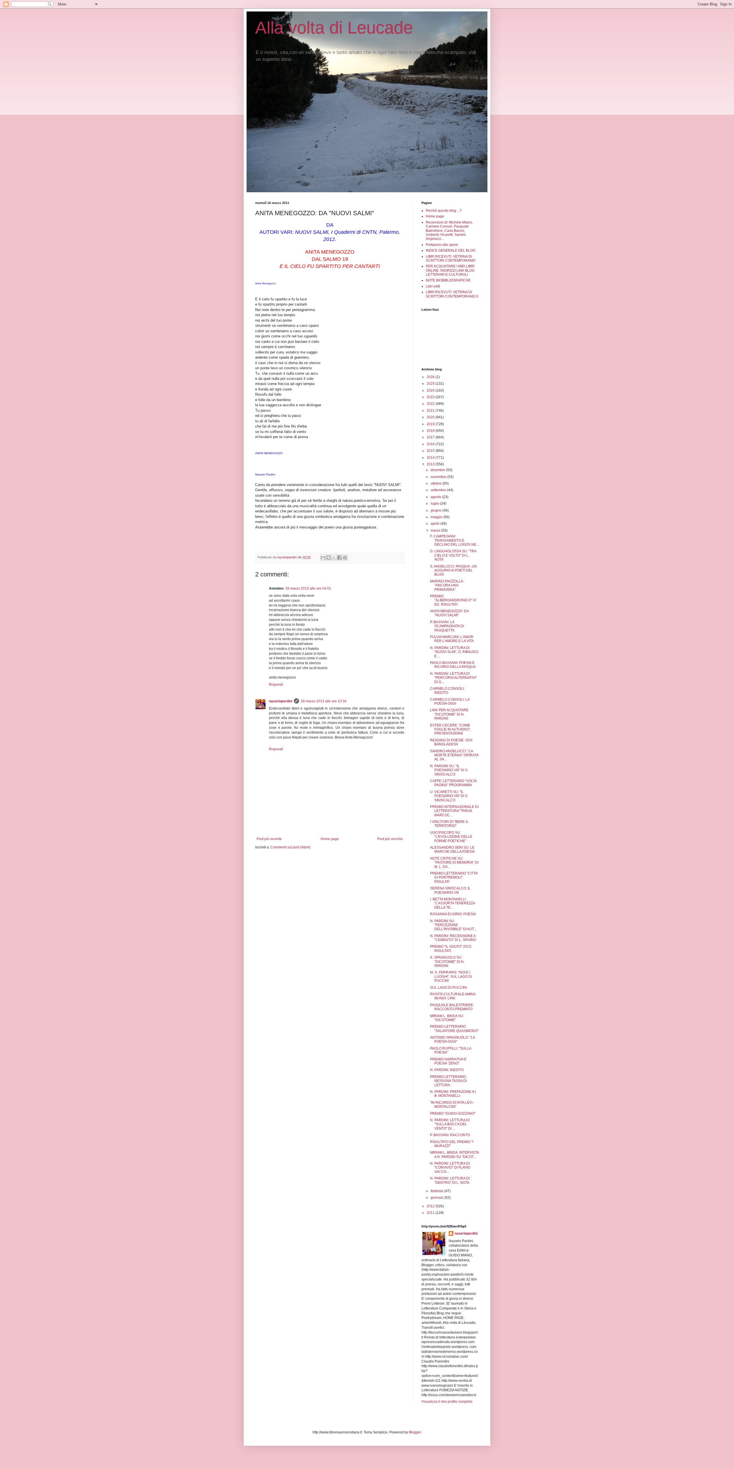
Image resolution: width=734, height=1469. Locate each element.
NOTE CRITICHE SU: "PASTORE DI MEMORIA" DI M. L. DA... (454, 862)
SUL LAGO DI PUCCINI (448, 988)
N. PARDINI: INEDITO (447, 1070)
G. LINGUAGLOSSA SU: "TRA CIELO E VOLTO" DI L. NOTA (453, 555)
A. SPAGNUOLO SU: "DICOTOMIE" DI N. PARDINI (447, 961)
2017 (431, 437)
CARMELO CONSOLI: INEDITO (447, 691)
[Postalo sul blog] (328, 557)
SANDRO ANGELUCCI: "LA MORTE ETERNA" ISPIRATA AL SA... (454, 755)
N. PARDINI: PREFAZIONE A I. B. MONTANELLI (453, 1094)
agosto (436, 497)
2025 (431, 384)
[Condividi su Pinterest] (345, 557)
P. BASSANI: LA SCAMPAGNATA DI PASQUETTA (447, 626)
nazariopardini (280, 701)
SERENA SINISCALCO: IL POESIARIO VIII (450, 890)
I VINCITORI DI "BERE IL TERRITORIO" (449, 824)
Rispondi (276, 685)
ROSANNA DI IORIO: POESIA (453, 914)
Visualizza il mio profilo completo (447, 1402)
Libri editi (433, 286)
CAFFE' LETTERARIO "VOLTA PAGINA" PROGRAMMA (453, 783)
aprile (435, 524)
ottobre (436, 483)
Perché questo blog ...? (444, 211)
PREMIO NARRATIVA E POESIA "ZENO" (448, 1061)
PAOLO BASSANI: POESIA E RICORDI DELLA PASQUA (453, 665)
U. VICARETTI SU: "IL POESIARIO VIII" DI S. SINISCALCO (449, 796)
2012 (431, 1206)
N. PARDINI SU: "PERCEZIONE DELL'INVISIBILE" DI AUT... (453, 925)
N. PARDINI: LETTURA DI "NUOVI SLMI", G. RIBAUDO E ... (454, 652)
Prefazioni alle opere (442, 245)
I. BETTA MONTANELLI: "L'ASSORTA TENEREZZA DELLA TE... (452, 903)
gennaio (437, 1198)
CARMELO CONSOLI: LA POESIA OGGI (449, 701)
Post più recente (269, 839)
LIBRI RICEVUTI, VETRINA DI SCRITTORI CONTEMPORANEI (450, 258)
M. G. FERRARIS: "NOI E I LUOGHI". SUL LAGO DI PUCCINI (451, 976)
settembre (439, 490)
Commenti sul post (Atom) (290, 847)
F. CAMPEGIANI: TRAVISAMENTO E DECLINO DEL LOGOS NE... (454, 540)
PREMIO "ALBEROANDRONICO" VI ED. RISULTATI (453, 600)
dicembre (438, 470)
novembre (439, 477)
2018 (431, 431)
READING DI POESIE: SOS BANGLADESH (451, 742)
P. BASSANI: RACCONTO (450, 1135)
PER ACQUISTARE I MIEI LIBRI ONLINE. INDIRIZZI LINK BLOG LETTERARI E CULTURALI (450, 270)
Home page (330, 839)
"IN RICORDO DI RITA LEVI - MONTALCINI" (452, 1105)
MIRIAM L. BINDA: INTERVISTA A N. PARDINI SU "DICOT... (454, 1155)
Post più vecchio (390, 839)
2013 (431, 464)
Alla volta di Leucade (334, 27)
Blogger (415, 1432)
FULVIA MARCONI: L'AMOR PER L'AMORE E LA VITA (452, 639)
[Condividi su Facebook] (339, 557)
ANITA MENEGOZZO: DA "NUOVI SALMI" (449, 613)
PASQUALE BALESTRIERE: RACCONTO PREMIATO (452, 1007)
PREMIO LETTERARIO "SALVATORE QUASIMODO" (454, 1029)
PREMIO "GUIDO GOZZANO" (452, 1114)
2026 (431, 377)
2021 (431, 411)
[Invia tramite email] (323, 557)
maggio (437, 517)
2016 (431, 444)
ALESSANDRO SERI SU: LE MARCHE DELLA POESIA (452, 850)
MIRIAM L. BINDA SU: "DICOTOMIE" (447, 1018)
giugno (436, 510)
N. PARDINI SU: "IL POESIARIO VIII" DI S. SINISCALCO (449, 770)
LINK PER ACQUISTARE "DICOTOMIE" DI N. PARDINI (449, 714)
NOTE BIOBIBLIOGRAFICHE (448, 280)
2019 (431, 424)
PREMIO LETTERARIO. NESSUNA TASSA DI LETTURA (448, 1081)
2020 (431, 417)
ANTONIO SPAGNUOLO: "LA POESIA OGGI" (452, 1039)
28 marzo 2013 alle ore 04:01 (308, 588)
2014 (431, 458)
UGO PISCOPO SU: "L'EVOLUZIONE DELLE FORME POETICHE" (451, 837)
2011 (431, 1213)
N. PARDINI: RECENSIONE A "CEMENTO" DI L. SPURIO (453, 938)
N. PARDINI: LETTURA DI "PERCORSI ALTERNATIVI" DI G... (453, 678)
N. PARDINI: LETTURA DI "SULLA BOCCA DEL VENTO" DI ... (450, 1124)
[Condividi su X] (334, 557)
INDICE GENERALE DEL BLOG (450, 250)
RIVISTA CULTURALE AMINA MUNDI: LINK (452, 996)
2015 (431, 451)
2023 (431, 397)
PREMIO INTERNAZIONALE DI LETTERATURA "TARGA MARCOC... (454, 811)
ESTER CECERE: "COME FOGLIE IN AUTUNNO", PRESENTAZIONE (450, 729)
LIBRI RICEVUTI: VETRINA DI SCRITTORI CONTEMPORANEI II (452, 294)
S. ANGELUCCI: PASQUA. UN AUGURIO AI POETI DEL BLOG (453, 570)
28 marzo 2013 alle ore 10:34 (324, 701)
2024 (431, 390)
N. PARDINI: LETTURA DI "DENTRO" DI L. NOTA (450, 1180)
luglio (435, 504)
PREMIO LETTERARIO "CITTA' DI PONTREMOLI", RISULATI (454, 877)
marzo (436, 530)
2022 (431, 404)
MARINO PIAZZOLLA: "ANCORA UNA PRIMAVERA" (447, 585)
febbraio (437, 1191)
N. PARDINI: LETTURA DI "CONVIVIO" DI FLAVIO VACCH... (450, 1167)
